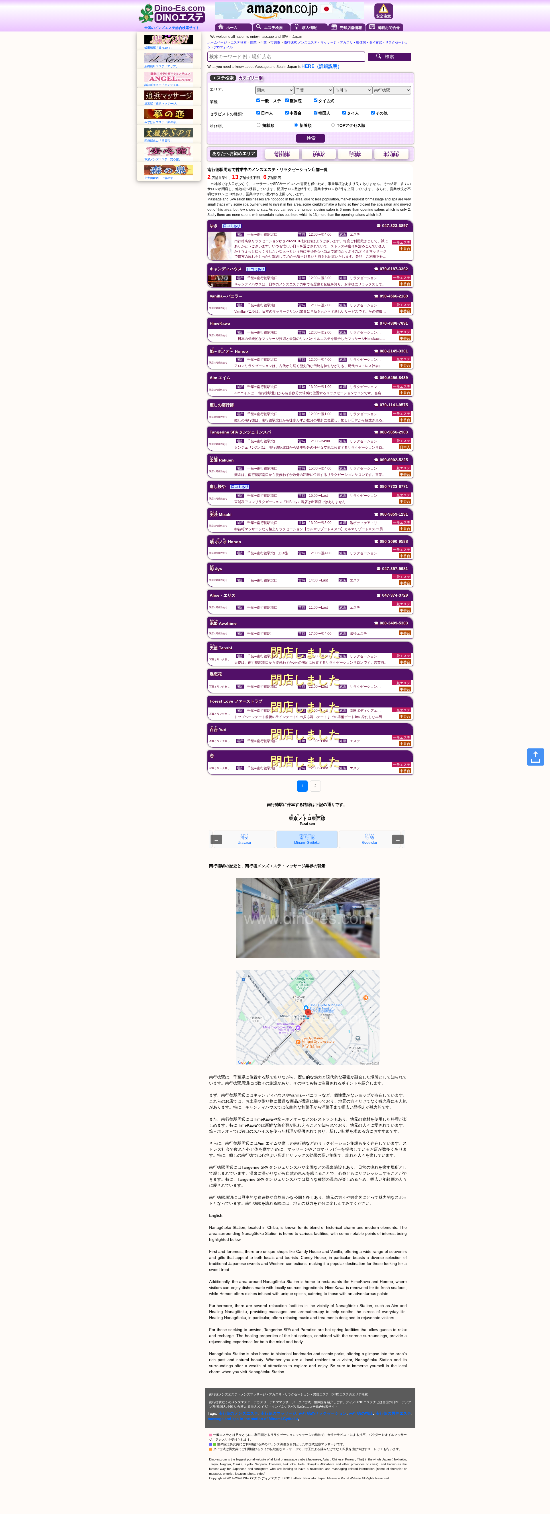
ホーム (231, 27)
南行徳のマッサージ (278, 1413)
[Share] (535, 757)
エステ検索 (273, 27)
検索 (389, 56)
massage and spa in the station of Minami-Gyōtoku (253, 1419)
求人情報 (309, 27)
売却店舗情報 (351, 27)
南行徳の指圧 (361, 1413)
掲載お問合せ (389, 27)
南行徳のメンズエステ (238, 1413)
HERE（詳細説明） (321, 66)
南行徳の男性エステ (393, 1413)
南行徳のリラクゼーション (323, 1413)
